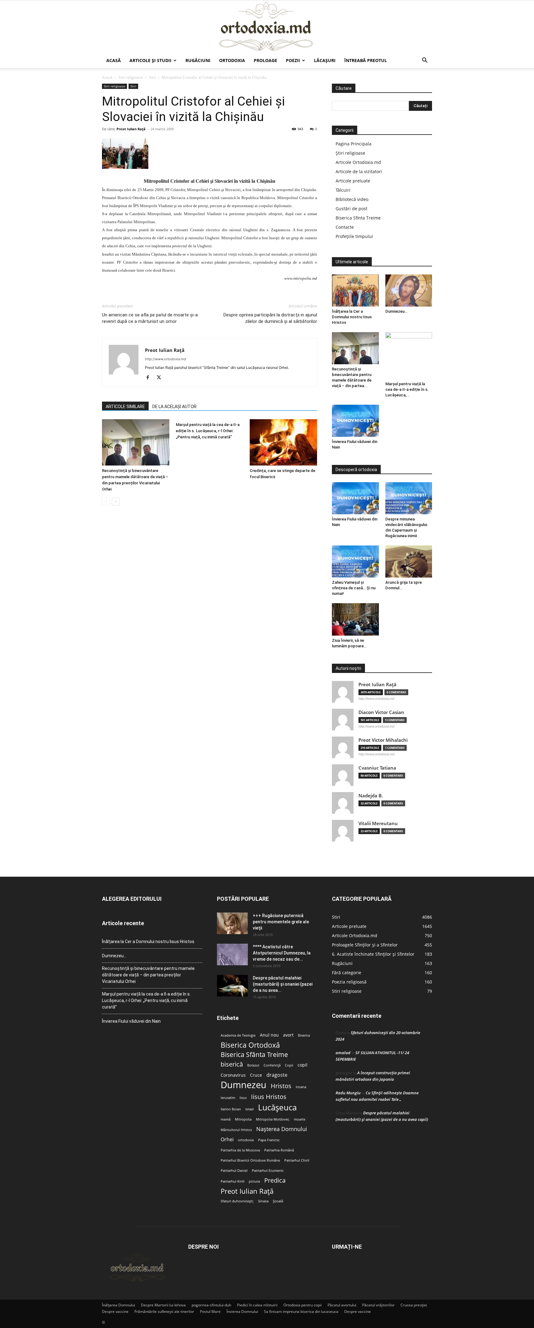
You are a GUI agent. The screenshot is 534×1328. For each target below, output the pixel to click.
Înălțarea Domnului (118, 1305)
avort (288, 1035)
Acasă (113, 60)
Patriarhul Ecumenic (268, 1170)
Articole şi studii (150, 60)
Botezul (253, 1065)
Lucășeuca (277, 1107)
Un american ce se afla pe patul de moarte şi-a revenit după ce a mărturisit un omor (150, 318)
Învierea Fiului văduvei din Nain (131, 1021)
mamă (226, 1119)
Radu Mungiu (348, 1093)
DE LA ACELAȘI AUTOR (174, 406)
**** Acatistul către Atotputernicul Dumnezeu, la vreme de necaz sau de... (282, 953)
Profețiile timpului (354, 236)
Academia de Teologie (238, 1035)
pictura (254, 1181)
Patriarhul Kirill (232, 1181)
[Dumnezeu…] (408, 290)
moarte (299, 1119)
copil (302, 1065)
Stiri (152, 77)
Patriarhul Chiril (296, 1160)
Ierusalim (228, 1098)
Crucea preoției (413, 1305)
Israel (249, 1109)
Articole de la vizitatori (359, 171)
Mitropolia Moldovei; (273, 1119)
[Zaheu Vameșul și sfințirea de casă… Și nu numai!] (355, 561)
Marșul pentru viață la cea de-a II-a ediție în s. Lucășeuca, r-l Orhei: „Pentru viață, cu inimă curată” (207, 430)
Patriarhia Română (279, 1150)
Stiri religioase (130, 77)
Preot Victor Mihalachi (383, 740)
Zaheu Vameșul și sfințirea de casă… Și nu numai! (353, 588)
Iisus (243, 1098)
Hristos (281, 1086)
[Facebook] (150, 378)
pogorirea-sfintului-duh (211, 1305)
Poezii (293, 60)
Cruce (256, 1075)
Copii (289, 1065)
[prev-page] (106, 501)
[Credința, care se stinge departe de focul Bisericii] (283, 442)
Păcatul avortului (342, 1305)
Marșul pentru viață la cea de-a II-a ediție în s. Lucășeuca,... (407, 389)
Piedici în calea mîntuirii (257, 1305)
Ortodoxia (232, 60)
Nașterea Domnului (281, 1129)
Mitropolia (243, 1119)
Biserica (304, 1035)
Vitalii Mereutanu (378, 823)
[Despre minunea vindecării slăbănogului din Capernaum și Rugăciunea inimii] (408, 498)
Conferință (272, 1065)
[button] (424, 61)
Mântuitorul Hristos (236, 1130)
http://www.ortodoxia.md (165, 359)
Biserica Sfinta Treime (358, 218)
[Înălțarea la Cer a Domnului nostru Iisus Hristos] (355, 290)
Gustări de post (351, 208)
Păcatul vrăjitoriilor (378, 1305)
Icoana (301, 1087)
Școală (278, 1201)
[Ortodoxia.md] (267, 27)
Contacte (345, 227)
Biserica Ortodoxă (250, 1045)
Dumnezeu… (396, 311)
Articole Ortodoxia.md (358, 162)
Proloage (265, 60)
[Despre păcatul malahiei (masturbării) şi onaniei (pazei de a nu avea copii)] (232, 985)
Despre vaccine (115, 1311)
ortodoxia (246, 1140)
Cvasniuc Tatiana (377, 768)
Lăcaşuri (325, 60)
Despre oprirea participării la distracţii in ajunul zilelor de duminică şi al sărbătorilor (270, 318)
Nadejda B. (370, 796)
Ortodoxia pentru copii (302, 1305)
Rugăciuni (197, 60)
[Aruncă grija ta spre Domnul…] (408, 561)
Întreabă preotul (365, 60)
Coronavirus (233, 1075)
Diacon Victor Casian (381, 712)
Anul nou (269, 1035)
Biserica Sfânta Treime (254, 1054)
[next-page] (116, 501)
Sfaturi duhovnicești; (237, 1201)
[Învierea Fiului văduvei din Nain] (355, 421)
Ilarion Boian (231, 1109)
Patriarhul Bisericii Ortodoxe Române (250, 1160)
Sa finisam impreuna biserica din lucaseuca (301, 1311)
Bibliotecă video (352, 199)
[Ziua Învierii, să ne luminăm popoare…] (355, 619)
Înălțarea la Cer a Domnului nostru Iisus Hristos (352, 317)
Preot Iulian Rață (247, 1191)
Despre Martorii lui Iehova (163, 1305)
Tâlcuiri (343, 190)
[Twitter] (161, 378)
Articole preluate (353, 181)
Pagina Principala (353, 144)
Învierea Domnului (242, 1311)
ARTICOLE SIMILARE (125, 406)
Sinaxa (263, 1201)
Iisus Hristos (268, 1096)
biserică (232, 1064)
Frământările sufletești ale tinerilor (164, 1311)
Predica (275, 1180)
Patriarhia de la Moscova (240, 1150)
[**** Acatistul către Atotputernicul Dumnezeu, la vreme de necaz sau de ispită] (232, 954)
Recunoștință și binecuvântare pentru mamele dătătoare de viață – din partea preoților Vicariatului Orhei (148, 975)
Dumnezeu (243, 1085)
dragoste (276, 1075)
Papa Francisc (269, 1140)
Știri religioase (350, 153)
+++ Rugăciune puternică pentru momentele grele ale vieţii (281, 921)
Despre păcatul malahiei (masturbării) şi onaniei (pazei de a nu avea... (282, 984)
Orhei (227, 1139)
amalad (343, 1052)
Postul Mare (210, 1311)
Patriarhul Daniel (234, 1170)
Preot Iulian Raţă (131, 129)
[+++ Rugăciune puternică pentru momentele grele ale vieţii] (232, 923)
